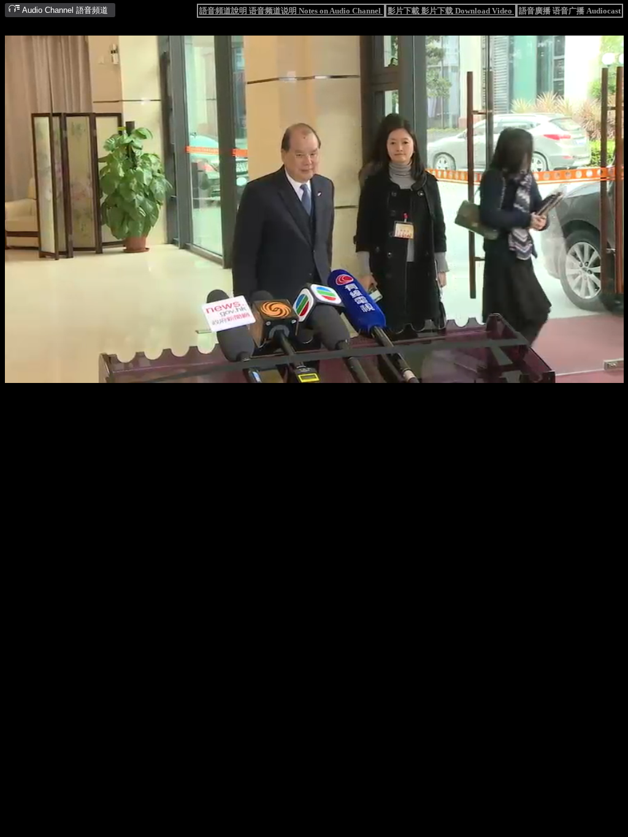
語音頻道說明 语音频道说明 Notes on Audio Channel (291, 10)
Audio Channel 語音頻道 (64, 10)
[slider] (276, 374)
